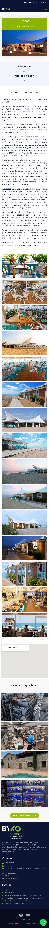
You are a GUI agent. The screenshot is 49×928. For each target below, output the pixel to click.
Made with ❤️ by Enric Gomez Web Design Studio (24, 923)
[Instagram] (25, 2)
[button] (46, 9)
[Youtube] (29, 2)
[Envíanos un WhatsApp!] (43, 922)
